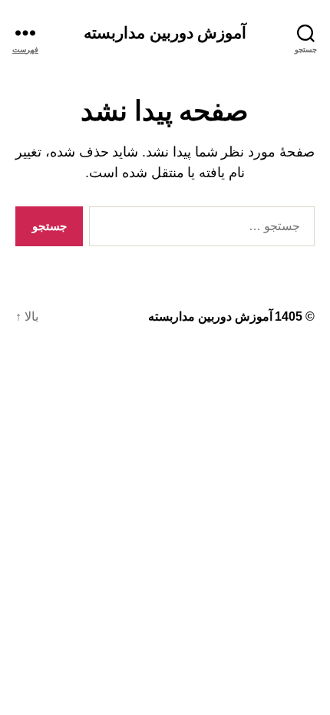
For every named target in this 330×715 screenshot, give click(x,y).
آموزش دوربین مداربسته (165, 33)
